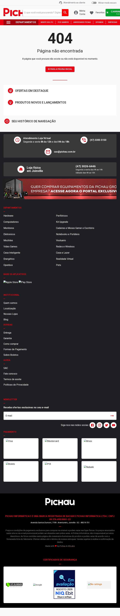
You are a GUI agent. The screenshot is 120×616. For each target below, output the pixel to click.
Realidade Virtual (64, 258)
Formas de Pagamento (15, 349)
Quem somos (10, 303)
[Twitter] (105, 425)
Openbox (8, 265)
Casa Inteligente (12, 252)
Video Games (10, 246)
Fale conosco (10, 373)
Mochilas (8, 240)
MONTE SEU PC (47, 22)
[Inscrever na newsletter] (112, 416)
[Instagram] (98, 425)
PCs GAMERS (63, 22)
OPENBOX (99, 22)
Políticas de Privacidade (16, 384)
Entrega (7, 332)
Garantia (8, 338)
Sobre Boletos (11, 355)
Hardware (8, 215)
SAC (6, 368)
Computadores (11, 222)
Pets (58, 265)
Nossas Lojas (11, 314)
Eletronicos (9, 234)
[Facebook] (91, 425)
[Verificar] (14, 586)
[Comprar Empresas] (60, 189)
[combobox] (44, 12)
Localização (10, 308)
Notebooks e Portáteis (67, 234)
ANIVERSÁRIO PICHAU (82, 22)
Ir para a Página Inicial (60, 69)
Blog (6, 319)
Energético (9, 258)
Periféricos (62, 215)
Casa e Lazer (63, 252)
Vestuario (61, 240)
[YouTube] (112, 425)
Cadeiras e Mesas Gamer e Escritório (75, 228)
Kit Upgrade (62, 222)
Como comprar (11, 343)
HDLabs (71, 546)
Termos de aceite (12, 379)
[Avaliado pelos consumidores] (64, 585)
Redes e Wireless (65, 246)
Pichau (63, 546)
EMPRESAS (112, 22)
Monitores (9, 228)
